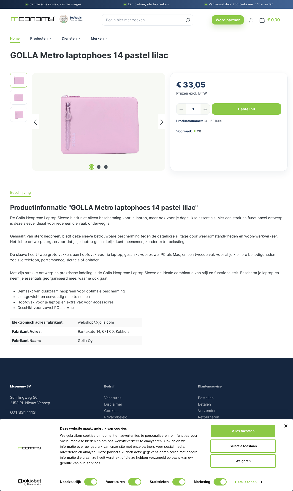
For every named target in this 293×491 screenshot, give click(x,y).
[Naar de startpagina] (33, 19)
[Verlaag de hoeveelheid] (181, 109)
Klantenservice (210, 386)
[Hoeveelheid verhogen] (205, 109)
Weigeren (243, 461)
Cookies (111, 410)
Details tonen (245, 482)
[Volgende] (161, 121)
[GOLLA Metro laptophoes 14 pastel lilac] (98, 122)
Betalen (204, 404)
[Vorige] (35, 121)
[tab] (20, 192)
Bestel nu (246, 109)
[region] (87, 122)
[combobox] (142, 19)
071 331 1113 (23, 412)
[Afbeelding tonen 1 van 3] (91, 167)
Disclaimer (113, 404)
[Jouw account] (251, 20)
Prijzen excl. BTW (191, 93)
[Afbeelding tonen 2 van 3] (98, 167)
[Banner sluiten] (286, 426)
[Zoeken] (187, 19)
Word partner (228, 20)
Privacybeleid (116, 417)
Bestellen (206, 398)
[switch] (134, 482)
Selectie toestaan (243, 446)
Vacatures (112, 398)
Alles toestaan (243, 431)
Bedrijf (109, 386)
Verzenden (207, 410)
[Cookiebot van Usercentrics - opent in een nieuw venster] (30, 482)
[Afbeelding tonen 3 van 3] (106, 167)
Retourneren (208, 417)
